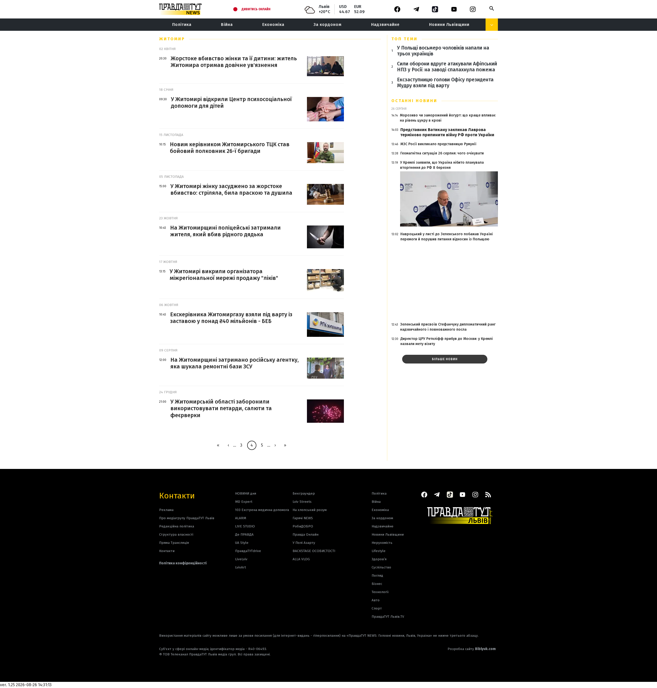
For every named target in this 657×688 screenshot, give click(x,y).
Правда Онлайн (305, 534)
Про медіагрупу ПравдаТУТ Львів (186, 518)
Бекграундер (304, 493)
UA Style (241, 542)
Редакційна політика (176, 526)
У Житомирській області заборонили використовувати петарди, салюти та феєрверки (221, 408)
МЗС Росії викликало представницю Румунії (438, 144)
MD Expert (243, 501)
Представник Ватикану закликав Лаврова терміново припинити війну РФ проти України (447, 132)
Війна (227, 24)
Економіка (273, 24)
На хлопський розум (310, 510)
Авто (376, 600)
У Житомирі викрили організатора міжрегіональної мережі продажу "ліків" (224, 274)
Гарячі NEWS (303, 518)
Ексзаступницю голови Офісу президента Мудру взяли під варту (445, 83)
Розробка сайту (472, 649)
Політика (181, 24)
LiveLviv (241, 559)
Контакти (177, 495)
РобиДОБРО (303, 526)
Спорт (377, 608)
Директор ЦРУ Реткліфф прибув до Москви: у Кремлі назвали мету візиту (446, 341)
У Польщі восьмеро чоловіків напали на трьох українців (443, 51)
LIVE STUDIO (245, 526)
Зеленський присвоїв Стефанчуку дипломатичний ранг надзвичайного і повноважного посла (448, 327)
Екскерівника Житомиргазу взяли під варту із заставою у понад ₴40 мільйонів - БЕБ (231, 318)
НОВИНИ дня (245, 493)
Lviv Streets (302, 501)
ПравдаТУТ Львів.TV (388, 616)
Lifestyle (378, 551)
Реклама (166, 510)
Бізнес (377, 584)
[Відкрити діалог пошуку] (492, 8)
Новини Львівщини (449, 24)
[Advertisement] (444, 282)
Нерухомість (382, 542)
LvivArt (240, 567)
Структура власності (176, 534)
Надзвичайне (385, 24)
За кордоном (328, 24)
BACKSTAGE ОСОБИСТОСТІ (314, 551)
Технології (380, 592)
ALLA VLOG (301, 559)
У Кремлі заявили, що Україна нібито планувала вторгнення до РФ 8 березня (442, 165)
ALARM (240, 518)
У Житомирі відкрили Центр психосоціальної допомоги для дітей (231, 102)
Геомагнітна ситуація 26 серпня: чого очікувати (442, 153)
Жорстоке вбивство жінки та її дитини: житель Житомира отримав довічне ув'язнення (234, 61)
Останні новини (414, 100)
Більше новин (445, 359)
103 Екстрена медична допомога (262, 510)
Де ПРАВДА (244, 534)
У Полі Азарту (304, 542)
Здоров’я (379, 559)
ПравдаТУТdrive (248, 551)
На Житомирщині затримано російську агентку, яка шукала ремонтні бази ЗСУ (234, 363)
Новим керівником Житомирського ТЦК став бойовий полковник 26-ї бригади (229, 147)
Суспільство (381, 567)
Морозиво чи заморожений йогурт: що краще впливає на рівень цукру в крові (448, 118)
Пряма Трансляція (174, 542)
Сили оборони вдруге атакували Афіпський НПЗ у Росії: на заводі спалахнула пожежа (447, 67)
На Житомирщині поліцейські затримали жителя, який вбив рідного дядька (225, 231)
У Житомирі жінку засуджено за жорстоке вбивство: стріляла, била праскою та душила (231, 189)
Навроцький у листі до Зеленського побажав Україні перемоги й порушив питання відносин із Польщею (446, 236)
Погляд (377, 575)
